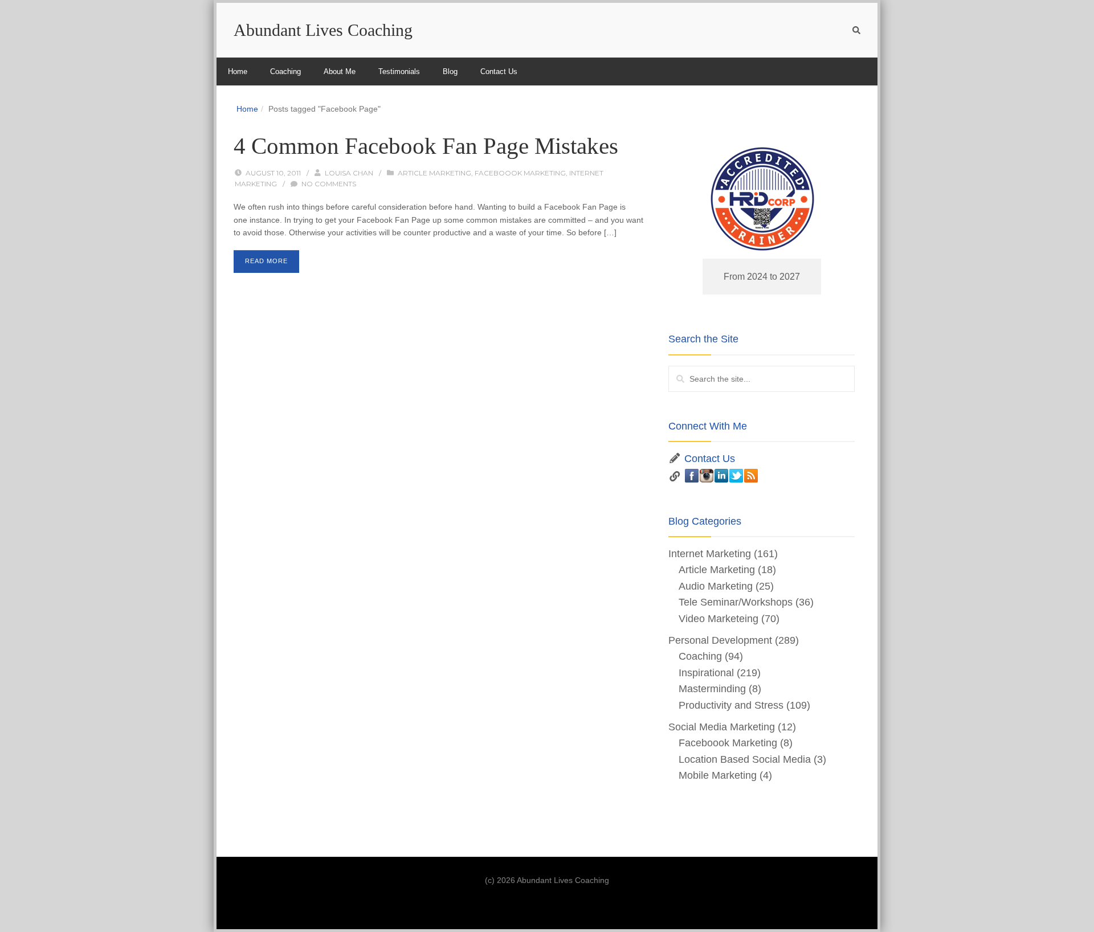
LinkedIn (721, 476)
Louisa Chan (349, 173)
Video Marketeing (718, 618)
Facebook (692, 476)
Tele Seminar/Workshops (736, 602)
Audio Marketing (716, 586)
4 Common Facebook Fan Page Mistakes (426, 146)
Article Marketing (434, 173)
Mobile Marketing (718, 775)
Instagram (706, 476)
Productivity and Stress (731, 705)
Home (237, 71)
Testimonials (399, 71)
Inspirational (706, 672)
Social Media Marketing (721, 727)
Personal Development (720, 640)
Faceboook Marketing (520, 173)
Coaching (285, 71)
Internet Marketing (709, 553)
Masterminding (712, 688)
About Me (340, 71)
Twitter (736, 476)
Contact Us (498, 71)
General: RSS (751, 476)
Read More (266, 260)
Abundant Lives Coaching (323, 30)
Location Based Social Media (745, 759)
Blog (450, 71)
